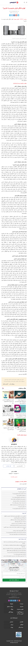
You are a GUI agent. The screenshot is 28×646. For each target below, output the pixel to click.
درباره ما (21, 604)
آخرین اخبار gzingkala (21, 489)
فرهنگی (21, 624)
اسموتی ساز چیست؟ (21, 491)
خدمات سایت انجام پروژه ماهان (20, 521)
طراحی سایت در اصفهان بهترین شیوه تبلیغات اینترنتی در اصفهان (14, 516)
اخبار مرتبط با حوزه (22, 539)
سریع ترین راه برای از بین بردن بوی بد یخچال (17, 504)
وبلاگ (12, 609)
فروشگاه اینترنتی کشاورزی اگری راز (19, 518)
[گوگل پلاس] (19, 600)
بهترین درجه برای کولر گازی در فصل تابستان (18, 499)
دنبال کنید (8, 466)
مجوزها (11, 604)
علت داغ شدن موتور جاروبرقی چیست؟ (18, 493)
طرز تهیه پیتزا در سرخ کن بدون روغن (19, 501)
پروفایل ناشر (11, 384)
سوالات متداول (10, 606)
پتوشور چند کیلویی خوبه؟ (21, 495)
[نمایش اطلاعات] (14, 477)
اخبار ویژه (24, 513)
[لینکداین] (13, 600)
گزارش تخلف (5, 384)
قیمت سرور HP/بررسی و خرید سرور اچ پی (18, 523)
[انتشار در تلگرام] (10, 15)
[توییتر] (15, 600)
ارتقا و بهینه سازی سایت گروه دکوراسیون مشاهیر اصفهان (16, 550)
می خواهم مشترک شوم (14, 580)
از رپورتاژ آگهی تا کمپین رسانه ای (20, 613)
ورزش (12, 624)
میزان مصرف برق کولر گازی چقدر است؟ (18, 497)
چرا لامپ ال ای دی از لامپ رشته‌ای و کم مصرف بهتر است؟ (15, 532)
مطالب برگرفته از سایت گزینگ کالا (20, 83)
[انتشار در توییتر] (12, 15)
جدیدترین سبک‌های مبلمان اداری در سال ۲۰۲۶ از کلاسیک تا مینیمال (14, 548)
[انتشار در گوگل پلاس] (16, 15)
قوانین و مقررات (20, 609)
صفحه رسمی (19, 466)
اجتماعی (11, 622)
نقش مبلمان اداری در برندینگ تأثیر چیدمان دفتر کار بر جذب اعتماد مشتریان (14, 542)
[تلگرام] (11, 600)
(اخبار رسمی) (16, 19)
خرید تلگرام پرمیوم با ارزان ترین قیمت (19, 530)
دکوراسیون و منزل (23, 484)
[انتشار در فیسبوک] (14, 15)
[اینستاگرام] (9, 600)
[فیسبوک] (17, 600)
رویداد (12, 627)
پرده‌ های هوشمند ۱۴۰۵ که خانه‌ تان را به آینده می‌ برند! (16, 552)
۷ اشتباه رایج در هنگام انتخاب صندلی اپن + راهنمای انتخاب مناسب (14, 556)
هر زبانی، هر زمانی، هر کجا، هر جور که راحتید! (17, 525)
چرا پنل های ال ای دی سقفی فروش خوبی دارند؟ (17, 534)
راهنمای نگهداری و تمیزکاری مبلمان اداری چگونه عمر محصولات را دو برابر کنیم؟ (14, 546)
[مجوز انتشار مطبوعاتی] (19, 635)
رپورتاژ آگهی (11, 612)
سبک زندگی (21, 627)
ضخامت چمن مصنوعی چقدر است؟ (19, 554)
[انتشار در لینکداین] (18, 15)
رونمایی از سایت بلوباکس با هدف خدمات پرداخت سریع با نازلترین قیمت (14, 528)
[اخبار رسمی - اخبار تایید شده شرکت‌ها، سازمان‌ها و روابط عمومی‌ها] (14, 2)
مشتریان (21, 606)
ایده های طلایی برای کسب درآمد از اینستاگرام (18, 519)
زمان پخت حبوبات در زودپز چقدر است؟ (18, 503)
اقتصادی (21, 622)
